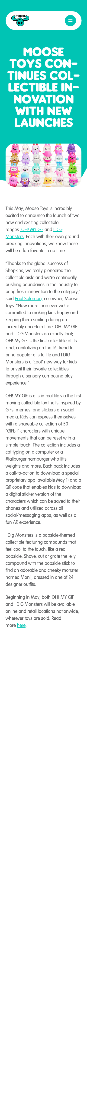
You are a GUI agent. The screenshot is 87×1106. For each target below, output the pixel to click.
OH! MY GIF (31, 230)
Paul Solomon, (29, 299)
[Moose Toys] (20, 20)
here (21, 625)
